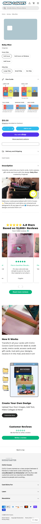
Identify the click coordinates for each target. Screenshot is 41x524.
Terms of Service (29, 517)
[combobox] (20, 8)
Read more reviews (20, 292)
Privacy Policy (5, 519)
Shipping (5, 123)
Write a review (20, 438)
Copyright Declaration (17, 517)
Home (3, 14)
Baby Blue (15, 14)
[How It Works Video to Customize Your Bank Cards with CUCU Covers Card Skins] (20, 188)
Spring (9, 14)
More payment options (20, 139)
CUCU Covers (9, 515)
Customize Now (9, 415)
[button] (19, 286)
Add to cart (27, 128)
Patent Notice (5, 517)
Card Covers (5, 158)
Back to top (20, 450)
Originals (5, 48)
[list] (20, 29)
